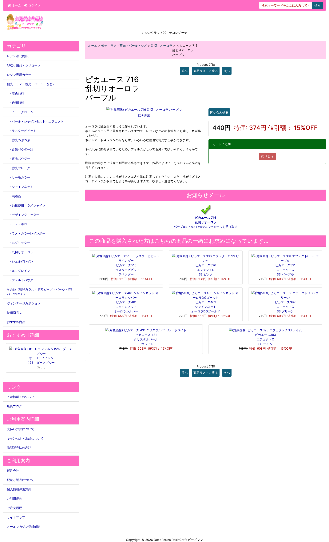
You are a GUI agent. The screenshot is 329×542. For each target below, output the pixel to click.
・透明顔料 (15, 103)
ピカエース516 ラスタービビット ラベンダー (127, 269)
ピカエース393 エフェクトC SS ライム (265, 339)
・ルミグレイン (18, 271)
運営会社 (13, 470)
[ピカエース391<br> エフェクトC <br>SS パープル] (285, 258)
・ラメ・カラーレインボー (26, 233)
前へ (184, 71)
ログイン (33, 5)
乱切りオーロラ (161, 45)
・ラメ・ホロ (17, 224)
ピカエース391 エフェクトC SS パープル (285, 269)
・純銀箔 (14, 196)
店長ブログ (14, 406)
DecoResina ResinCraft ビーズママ (178, 540)
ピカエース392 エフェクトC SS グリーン (285, 306)
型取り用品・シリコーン (23, 65)
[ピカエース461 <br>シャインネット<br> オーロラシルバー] (126, 295)
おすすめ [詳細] (24, 335)
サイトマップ (16, 517)
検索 (317, 5)
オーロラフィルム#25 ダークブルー (41, 360)
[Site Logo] (25, 22)
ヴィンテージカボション (23, 303)
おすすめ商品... (17, 322)
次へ (227, 71)
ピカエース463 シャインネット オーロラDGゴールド (205, 306)
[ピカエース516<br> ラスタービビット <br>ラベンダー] (126, 258)
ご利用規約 (14, 498)
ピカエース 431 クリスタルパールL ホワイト (146, 339)
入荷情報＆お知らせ (20, 397)
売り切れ (267, 156)
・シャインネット (20, 187)
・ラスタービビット (21, 131)
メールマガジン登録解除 (23, 526)
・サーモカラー (18, 177)
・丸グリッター (18, 243)
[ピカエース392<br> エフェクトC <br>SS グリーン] (285, 295)
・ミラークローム (20, 112)
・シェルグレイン (20, 261)
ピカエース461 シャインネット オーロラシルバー (126, 306)
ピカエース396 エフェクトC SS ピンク (205, 269)
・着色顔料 (15, 93)
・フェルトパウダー (21, 280)
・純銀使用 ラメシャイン (26, 205)
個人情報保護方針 (19, 489)
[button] (322, 523)
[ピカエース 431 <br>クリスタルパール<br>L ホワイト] (145, 330)
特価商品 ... (14, 313)
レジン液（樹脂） (19, 56)
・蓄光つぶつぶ (18, 140)
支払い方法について (20, 429)
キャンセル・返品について (25, 438)
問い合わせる (219, 112)
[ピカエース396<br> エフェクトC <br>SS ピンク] (205, 258)
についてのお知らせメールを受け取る (206, 222)
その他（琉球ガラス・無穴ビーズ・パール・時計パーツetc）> (40, 291)
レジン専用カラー (19, 75)
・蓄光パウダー (18, 159)
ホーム (16, 5)
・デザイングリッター (23, 215)
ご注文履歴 (14, 508)
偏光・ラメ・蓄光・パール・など (124, 45)
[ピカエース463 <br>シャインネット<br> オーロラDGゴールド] (205, 295)
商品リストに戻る (205, 71)
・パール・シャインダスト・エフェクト (35, 121)
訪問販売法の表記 (19, 448)
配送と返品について (20, 480)
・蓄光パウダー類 (20, 149)
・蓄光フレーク (18, 168)
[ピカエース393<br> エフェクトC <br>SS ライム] (265, 330)
